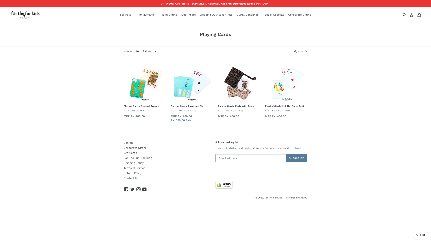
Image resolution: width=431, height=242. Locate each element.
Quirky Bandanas (247, 14)
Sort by (128, 51)
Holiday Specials (273, 14)
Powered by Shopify (296, 197)
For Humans (146, 14)
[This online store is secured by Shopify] (224, 187)
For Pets (126, 14)
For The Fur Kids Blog (138, 157)
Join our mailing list (227, 142)
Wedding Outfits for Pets (216, 14)
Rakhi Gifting (168, 14)
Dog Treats (188, 14)
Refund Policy (133, 173)
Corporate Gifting (299, 14)
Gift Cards (130, 152)
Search (128, 142)
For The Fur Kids (273, 197)
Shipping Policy (134, 163)
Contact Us (131, 178)
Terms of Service (134, 168)
